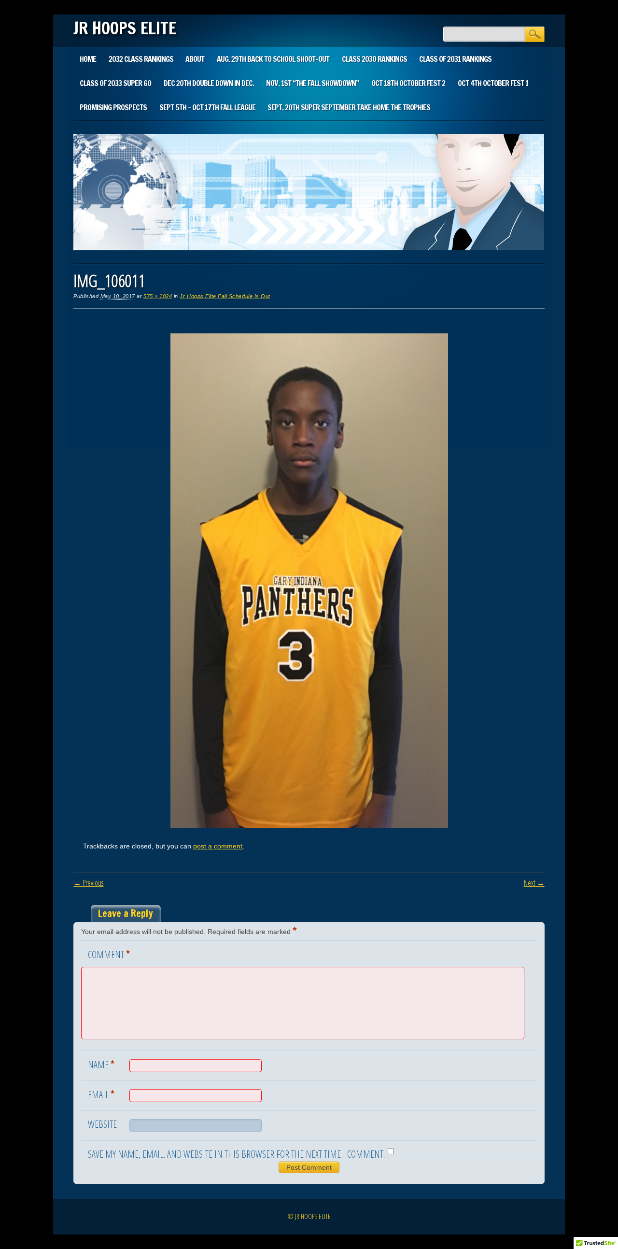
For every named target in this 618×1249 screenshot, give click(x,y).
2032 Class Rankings (141, 59)
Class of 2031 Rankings (455, 59)
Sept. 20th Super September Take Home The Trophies (348, 107)
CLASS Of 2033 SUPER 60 (115, 83)
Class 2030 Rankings (374, 59)
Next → (534, 882)
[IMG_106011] (309, 826)
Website (102, 1124)
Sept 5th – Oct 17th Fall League (207, 107)
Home (88, 59)
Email (101, 1094)
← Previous (88, 882)
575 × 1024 (157, 296)
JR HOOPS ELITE (124, 28)
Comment (109, 954)
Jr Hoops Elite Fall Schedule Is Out (225, 296)
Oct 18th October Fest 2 (408, 83)
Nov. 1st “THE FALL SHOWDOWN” (312, 83)
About (194, 59)
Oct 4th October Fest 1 (493, 83)
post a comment (217, 846)
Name (101, 1064)
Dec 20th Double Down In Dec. (209, 83)
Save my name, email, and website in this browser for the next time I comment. (236, 1154)
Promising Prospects (113, 107)
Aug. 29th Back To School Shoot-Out (273, 59)
